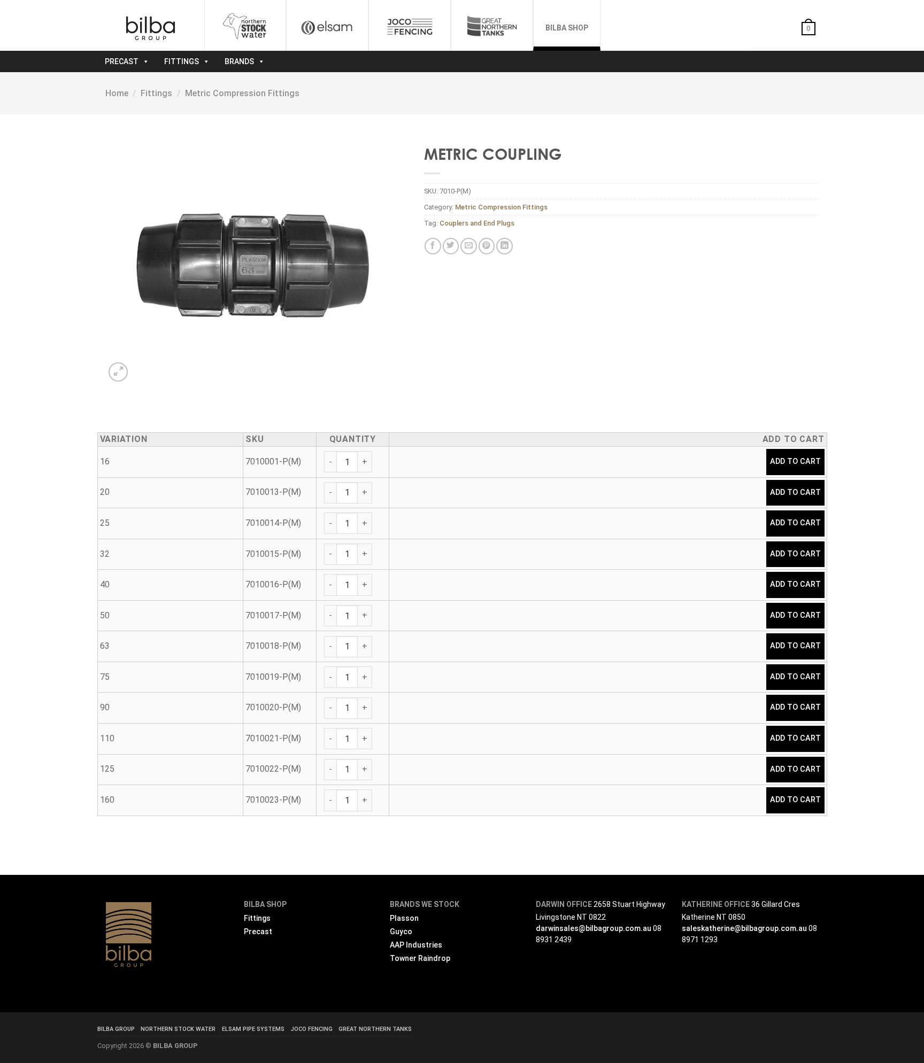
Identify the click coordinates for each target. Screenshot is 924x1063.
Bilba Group (116, 1029)
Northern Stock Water (178, 1029)
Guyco (401, 931)
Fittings (181, 61)
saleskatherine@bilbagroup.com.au (744, 928)
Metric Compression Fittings (242, 93)
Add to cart (795, 461)
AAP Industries (416, 945)
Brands (239, 61)
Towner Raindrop (420, 958)
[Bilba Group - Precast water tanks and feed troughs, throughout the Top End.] (150, 28)
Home (116, 93)
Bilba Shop (566, 28)
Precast (121, 61)
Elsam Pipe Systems (253, 1029)
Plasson (404, 918)
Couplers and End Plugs (477, 223)
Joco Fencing (312, 1029)
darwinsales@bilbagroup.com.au (593, 928)
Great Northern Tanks (375, 1029)
